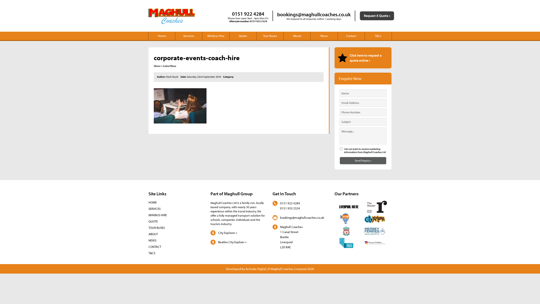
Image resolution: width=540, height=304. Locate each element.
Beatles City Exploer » (232, 242)
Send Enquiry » (363, 160)
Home (162, 36)
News (324, 36)
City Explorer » (227, 233)
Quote (243, 36)
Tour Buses (270, 36)
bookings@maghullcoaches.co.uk (314, 14)
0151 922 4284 (248, 14)
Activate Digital (256, 269)
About (297, 36)
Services (188, 36)
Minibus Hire (215, 36)
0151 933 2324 (258, 21)
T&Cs (378, 36)
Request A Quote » (377, 16)
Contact (351, 36)
